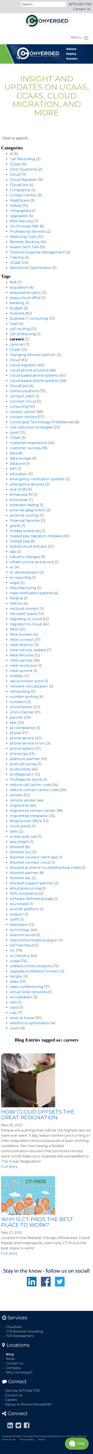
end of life (18, 489)
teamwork (19, 925)
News (10, 1359)
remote (16, 795)
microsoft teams (23, 614)
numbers (18, 702)
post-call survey (23, 764)
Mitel (14, 629)
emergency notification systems (37, 479)
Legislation (19, 216)
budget (16, 308)
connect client (22, 396)
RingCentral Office (26, 821)
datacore (17, 463)
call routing (20, 329)
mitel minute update (28, 650)
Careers (11, 1400)
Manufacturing (23, 588)
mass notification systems (31, 593)
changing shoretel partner (33, 355)
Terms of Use (9, 1439)
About (41, 1439)
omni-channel (22, 712)
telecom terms (22, 935)
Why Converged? (19, 1372)
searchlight (19, 842)
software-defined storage (32, 899)
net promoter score (27, 681)
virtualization (21, 997)
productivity (20, 769)
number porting (24, 697)
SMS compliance (24, 893)
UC (12, 950)
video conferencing (26, 987)
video (14, 982)
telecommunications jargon (34, 940)
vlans (14, 1007)
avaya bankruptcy (25, 293)
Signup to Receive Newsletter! (28, 1404)
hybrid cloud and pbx (28, 546)
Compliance (20, 190)
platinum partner (25, 759)
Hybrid (15, 206)
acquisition (19, 287)
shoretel (17, 847)
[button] (77, 1444)
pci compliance (23, 728)
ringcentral (19, 805)
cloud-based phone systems (34, 375)
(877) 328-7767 (80, 4)
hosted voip (20, 541)
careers (17, 339)
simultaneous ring (25, 888)
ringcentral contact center (33, 811)
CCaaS (15, 164)
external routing (24, 515)
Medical (16, 598)
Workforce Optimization (30, 268)
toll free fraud (22, 945)
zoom (14, 1028)
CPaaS (15, 438)
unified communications (31, 966)
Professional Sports (26, 780)
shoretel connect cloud (30, 862)
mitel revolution (24, 666)
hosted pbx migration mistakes (36, 536)
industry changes (25, 557)
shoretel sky (20, 878)
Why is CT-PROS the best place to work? (37, 1222)
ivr (12, 567)
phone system (22, 748)
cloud (15, 360)
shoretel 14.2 (20, 852)
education (18, 474)
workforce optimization (30, 1023)
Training (17, 257)
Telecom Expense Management (37, 252)
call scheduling (23, 334)
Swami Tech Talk (24, 247)
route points (20, 826)
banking (17, 303)
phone (15, 733)
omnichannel (21, 707)
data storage (20, 458)
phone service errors (27, 743)
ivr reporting (20, 577)
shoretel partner (24, 873)
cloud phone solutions (29, 370)
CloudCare (19, 185)
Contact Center (23, 195)
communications (24, 391)
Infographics (20, 211)
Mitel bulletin (21, 634)
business (17, 313)
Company (13, 1368)
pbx (13, 723)
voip (13, 1013)
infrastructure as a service (32, 562)
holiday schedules (25, 531)
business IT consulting (29, 318)
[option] (46, 54)
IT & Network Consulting (24, 1331)
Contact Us (81, 9)
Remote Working (25, 242)
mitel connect (22, 640)
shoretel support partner (31, 883)
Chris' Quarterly (23, 169)
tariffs (14, 919)
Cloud (15, 174)
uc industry (20, 956)
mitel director (21, 645)
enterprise (19, 500)
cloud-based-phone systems (34, 381)
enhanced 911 (21, 495)
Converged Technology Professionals (42, 422)
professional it (22, 774)
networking (20, 691)
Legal (14, 583)
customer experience (28, 443)
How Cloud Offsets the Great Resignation (37, 1115)
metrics (16, 603)
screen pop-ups (23, 836)
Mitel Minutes (21, 221)
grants (15, 526)
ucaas (15, 961)
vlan (13, 1002)
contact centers (23, 417)
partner (16, 717)
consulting (19, 407)
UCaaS (15, 263)
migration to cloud (26, 624)
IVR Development (20, 1336)
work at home (22, 1018)
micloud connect (24, 609)
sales (14, 831)
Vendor (16, 976)
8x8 (13, 282)
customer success (25, 448)
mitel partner (21, 660)
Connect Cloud (23, 401)
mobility (16, 676)
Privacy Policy (27, 1439)
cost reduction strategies (31, 427)
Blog (10, 1354)
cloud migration (23, 365)
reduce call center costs (30, 785)
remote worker (23, 800)
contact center (23, 412)
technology (20, 930)
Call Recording (22, 159)
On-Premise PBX (24, 226)
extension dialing (24, 505)
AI (11, 154)
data (14, 453)
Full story (9, 1167)
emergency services (27, 484)
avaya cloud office (25, 298)
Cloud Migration (23, 180)
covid (14, 432)
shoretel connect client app (34, 857)
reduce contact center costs (34, 790)
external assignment (27, 510)
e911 (13, 469)
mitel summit (21, 671)
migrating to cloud (26, 619)
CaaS (14, 324)
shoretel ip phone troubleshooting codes (45, 868)
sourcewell (19, 904)
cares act (17, 344)
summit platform (24, 909)
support (17, 914)
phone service (22, 738)
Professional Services (28, 231)
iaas (13, 552)
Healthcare (19, 200)
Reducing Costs (23, 237)
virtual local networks (28, 992)
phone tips (19, 754)
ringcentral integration (29, 816)
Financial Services (25, 520)
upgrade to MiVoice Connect (34, 971)
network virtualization (29, 686)
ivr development (24, 572)
